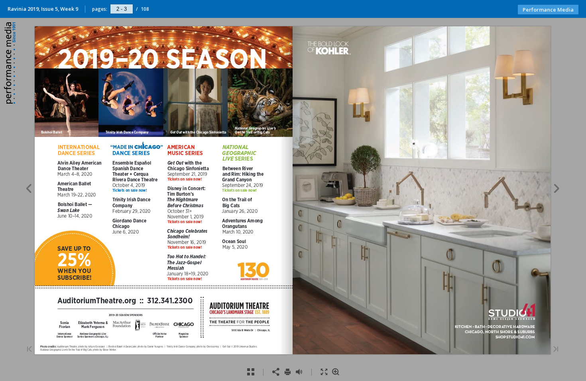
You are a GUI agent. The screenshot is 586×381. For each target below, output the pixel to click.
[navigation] (121, 9)
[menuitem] (250, 372)
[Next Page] (557, 189)
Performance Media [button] (548, 9)
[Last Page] (556, 349)
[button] (10, 101)
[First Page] (29, 349)
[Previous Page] (28, 189)
